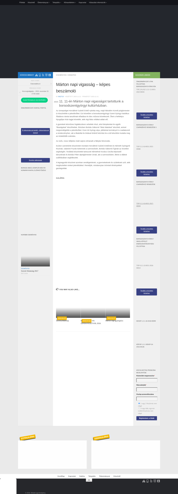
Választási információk (97, 2)
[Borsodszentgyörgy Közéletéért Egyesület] (49, 75)
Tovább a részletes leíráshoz (146, 116)
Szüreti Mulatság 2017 (29, 271)
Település (56, 2)
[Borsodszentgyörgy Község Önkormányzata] (36, 75)
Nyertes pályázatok (35, 160)
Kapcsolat (82, 2)
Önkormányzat (43, 2)
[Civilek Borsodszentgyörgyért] (46, 75)
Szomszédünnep (62, 321)
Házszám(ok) (141, 385)
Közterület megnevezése (145, 376)
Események (61, 75)
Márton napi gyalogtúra (114, 321)
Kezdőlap (61, 476)
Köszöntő (31, 2)
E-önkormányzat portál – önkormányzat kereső (35, 131)
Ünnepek (72, 75)
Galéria (82, 476)
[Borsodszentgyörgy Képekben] (40, 75)
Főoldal (22, 2)
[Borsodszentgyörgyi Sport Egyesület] (43, 75)
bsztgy (61, 96)
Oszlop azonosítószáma (145, 394)
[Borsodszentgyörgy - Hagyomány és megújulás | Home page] (89, 30)
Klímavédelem (69, 2)
